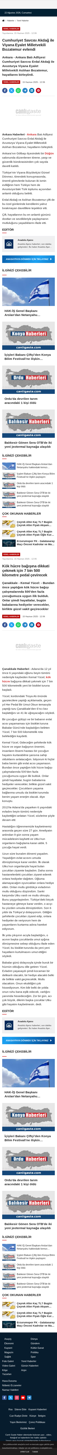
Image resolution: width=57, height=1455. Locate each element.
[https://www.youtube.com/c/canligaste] (23, 1397)
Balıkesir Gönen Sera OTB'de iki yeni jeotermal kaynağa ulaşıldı (28, 444)
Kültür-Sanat (37, 1348)
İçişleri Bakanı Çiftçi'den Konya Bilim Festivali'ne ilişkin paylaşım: (28, 357)
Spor (33, 1357)
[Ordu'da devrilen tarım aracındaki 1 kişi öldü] (28, 379)
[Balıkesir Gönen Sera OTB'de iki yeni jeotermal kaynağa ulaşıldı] (28, 424)
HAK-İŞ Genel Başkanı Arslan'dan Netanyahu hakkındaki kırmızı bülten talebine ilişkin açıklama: (23, 313)
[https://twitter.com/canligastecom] (10, 1397)
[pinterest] (38, 90)
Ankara (31, 134)
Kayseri (8, 1348)
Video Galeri (8, 1365)
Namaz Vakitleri (10, 1390)
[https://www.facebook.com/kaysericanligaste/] (4, 1397)
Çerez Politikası (37, 1422)
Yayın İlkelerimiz (18, 1422)
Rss (10, 1409)
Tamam (35, 1452)
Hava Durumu (9, 1381)
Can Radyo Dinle (18, 1416)
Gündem (35, 1343)
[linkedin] (31, 90)
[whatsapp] (18, 90)
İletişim (41, 1416)
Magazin (8, 1352)
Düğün (49, 153)
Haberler (10, 21)
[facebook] (4, 90)
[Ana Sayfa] (3, 21)
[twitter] (11, 90)
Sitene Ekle (20, 1409)
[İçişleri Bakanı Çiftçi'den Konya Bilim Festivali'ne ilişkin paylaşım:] (28, 336)
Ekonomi (9, 1343)
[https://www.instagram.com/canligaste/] (17, 1397)
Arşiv (23, 1370)
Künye (33, 1416)
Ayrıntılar (24, 1452)
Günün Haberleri (29, 1365)
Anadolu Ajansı (25, 240)
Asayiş (7, 1339)
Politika (34, 1352)
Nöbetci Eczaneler (11, 1385)
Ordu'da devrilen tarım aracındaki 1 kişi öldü (21, 400)
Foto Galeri (8, 1361)
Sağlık (7, 1357)
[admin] (29, 1397)
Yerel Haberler (23, 21)
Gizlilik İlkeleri (27, 1428)
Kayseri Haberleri (37, 1409)
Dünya (34, 1339)
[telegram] (25, 90)
